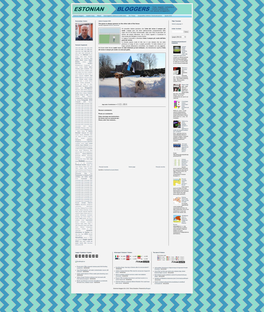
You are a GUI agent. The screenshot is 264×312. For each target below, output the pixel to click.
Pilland (99, 15)
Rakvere (90, 202)
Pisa (91, 173)
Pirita (85, 173)
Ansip (85, 56)
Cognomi (81, 75)
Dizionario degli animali (81, 89)
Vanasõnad (116, 25)
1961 (82, 49)
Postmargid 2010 (79, 195)
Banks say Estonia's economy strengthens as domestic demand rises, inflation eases (92, 281)
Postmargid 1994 (79, 182)
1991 (76, 53)
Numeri (87, 161)
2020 (83, 53)
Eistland (85, 93)
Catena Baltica (88, 67)
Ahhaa (90, 54)
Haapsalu (86, 129)
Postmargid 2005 (88, 190)
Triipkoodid (77, 230)
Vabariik (90, 234)
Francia (90, 101)
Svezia (76, 221)
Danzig (82, 82)
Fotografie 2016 (86, 100)
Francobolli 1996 (88, 107)
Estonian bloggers (78, 15)
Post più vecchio (160, 167)
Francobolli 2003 (79, 113)
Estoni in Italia (84, 94)
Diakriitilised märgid (87, 86)
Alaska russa (78, 56)
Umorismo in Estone (82, 232)
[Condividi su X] (122, 104)
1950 (79, 49)
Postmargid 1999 (88, 185)
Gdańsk (90, 126)
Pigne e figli (185, 84)
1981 (91, 49)
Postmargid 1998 (79, 185)
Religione (77, 204)
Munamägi (89, 155)
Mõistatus (77, 153)
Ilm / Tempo (132, 15)
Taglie (81, 223)
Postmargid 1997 (88, 183)
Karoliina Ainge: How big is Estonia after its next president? (132, 267)
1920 (79, 47)
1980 (88, 49)
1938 (91, 47)
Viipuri (80, 241)
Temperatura (89, 227)
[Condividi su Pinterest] (126, 104)
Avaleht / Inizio (90, 15)
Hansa (90, 129)
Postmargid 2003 (88, 189)
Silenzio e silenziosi (184, 68)
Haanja (82, 129)
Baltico (90, 61)
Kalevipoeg (78, 139)
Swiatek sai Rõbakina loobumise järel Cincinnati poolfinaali (171, 278)
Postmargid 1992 (79, 180)
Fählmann (90, 96)
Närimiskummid (78, 159)
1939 (76, 49)
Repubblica (83, 204)
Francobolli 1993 (79, 105)
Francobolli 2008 (88, 117)
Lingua (81, 145)
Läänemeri (89, 141)
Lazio (86, 143)
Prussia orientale (80, 202)
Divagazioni (88, 88)
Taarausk (77, 223)
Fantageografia (79, 98)
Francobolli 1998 (88, 108)
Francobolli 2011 (79, 120)
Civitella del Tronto (83, 73)
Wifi (82, 244)
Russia (81, 209)
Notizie (82, 161)
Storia (80, 218)
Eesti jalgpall (84, 91)
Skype (81, 213)
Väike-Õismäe (78, 235)
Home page (132, 167)
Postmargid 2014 (79, 199)
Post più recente (103, 167)
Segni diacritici (78, 211)
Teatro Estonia (79, 227)
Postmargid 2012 (79, 197)
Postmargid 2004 (79, 190)
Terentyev (77, 228)
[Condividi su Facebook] (124, 104)
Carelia (81, 67)
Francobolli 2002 (88, 112)
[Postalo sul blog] (120, 104)
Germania (77, 127)
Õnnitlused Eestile (80, 164)
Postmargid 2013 (88, 197)
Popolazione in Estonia (82, 175)
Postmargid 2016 (79, 201)
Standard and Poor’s (80, 216)
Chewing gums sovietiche (82, 68)
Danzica (77, 82)
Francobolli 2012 (88, 120)
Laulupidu (77, 143)
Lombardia (89, 148)
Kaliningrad (89, 139)
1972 (85, 49)
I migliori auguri (80, 131)
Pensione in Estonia (87, 171)
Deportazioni (78, 86)
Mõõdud (84, 155)
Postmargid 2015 (88, 199)
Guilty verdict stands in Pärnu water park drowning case (92, 273)
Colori (76, 79)
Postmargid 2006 (79, 192)
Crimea (90, 80)
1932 (85, 47)
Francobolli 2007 (79, 117)
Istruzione (86, 134)
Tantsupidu (80, 225)
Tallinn (85, 223)
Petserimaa (78, 173)
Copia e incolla (83, 80)
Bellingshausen (79, 65)
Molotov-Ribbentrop (87, 153)
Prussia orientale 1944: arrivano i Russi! (184, 182)
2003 (79, 53)
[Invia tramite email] (118, 104)
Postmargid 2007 (88, 192)
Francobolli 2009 (79, 119)
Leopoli (90, 143)
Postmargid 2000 (79, 187)
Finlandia (85, 98)
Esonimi (77, 94)
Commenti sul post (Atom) (111, 170)
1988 (85, 51)
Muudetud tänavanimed (83, 157)
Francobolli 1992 (88, 103)
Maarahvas (86, 150)
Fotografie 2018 (80, 101)
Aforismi (111, 25)
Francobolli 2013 (79, 122)
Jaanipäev (89, 138)
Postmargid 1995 (88, 182)
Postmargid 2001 (88, 187)
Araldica (77, 58)
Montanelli (77, 155)
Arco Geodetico (85, 58)
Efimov (81, 93)
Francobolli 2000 (88, 110)
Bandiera (90, 63)
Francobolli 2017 (80, 126)
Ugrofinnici (89, 230)
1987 (82, 51)
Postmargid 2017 (88, 201)
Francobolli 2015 (79, 124)
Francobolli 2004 (88, 113)
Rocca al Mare (88, 208)
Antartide (90, 56)
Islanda (81, 134)
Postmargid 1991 (86, 178)
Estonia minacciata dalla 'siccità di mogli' (185, 200)
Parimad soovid (82, 170)
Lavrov (82, 143)
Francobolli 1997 (79, 108)
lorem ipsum (78, 150)
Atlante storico (84, 60)
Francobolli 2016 (88, 124)
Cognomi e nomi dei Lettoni (85, 77)
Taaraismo (89, 221)
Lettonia (77, 145)
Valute (90, 235)
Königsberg (78, 141)
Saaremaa (85, 209)
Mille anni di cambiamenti (86, 152)
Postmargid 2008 (79, 194)
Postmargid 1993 (88, 180)
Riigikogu (83, 208)
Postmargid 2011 (88, 195)
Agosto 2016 (168, 15)
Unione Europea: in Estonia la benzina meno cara (185, 162)
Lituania (86, 145)
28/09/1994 (87, 53)
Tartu (91, 225)
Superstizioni (89, 220)
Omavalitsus (89, 163)
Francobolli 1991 (79, 103)
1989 (88, 51)
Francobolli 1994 (88, 105)
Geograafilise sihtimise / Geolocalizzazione (150, 15)
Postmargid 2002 (79, 189)
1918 (76, 47)
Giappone (83, 127)
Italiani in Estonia (82, 136)
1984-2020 (78, 51)
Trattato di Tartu (87, 228)
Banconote (78, 63)
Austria (84, 61)
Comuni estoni (83, 79)
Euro (83, 96)
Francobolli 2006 (88, 115)
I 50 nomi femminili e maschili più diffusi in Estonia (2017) (185, 147)
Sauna (90, 209)
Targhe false (86, 225)
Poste (76, 178)
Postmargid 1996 (79, 183)
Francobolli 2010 (88, 119)
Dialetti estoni (79, 88)
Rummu (77, 209)
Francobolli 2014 (88, 122)
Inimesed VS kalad (87, 133)
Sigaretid (85, 211)
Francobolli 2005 (79, 115)
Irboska (77, 134)
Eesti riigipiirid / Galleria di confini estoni (115, 15)
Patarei (80, 171)
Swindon (83, 221)
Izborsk (82, 138)
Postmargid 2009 (88, 194)
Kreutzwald (84, 141)
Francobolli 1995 (79, 107)
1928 (82, 47)
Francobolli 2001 (79, 112)
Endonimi (90, 93)
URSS (86, 234)
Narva (84, 159)
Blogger (148, 288)
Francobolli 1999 (79, 110)
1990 (91, 51)
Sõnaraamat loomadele (86, 215)
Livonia (90, 145)
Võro (85, 243)
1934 (88, 47)
